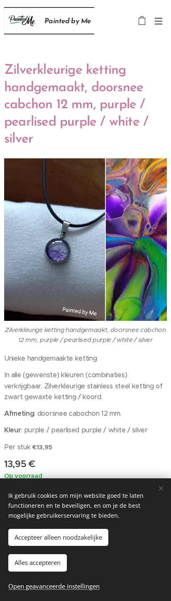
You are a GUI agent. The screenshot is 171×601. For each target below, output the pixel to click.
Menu (158, 20)
